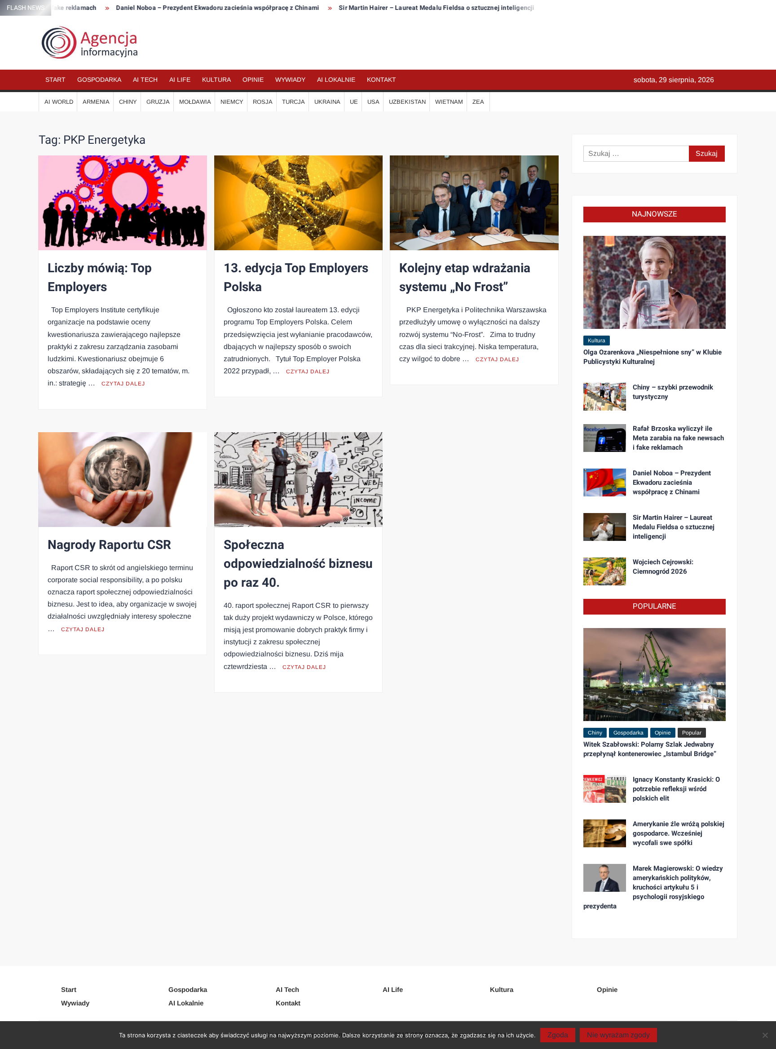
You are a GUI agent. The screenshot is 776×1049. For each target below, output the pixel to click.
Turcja (293, 101)
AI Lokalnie (336, 79)
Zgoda (557, 1035)
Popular (691, 733)
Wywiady (290, 79)
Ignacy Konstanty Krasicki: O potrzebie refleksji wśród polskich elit (676, 789)
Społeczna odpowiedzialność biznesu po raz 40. (298, 564)
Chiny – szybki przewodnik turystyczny (673, 392)
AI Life (179, 79)
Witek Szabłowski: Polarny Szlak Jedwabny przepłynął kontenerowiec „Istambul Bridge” (649, 749)
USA (373, 101)
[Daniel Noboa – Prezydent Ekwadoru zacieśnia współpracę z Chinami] (604, 482)
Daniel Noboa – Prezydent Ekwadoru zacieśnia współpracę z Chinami (181, 8)
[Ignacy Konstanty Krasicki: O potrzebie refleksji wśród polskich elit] (604, 788)
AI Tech (145, 79)
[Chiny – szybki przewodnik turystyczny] (604, 396)
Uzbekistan (407, 101)
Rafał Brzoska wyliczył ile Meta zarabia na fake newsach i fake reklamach (678, 438)
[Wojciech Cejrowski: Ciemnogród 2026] (604, 571)
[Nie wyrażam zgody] (764, 1035)
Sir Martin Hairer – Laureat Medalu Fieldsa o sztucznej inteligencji (400, 8)
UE (354, 101)
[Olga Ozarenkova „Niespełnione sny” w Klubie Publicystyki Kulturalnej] (654, 281)
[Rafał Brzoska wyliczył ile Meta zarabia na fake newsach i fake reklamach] (604, 437)
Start (55, 79)
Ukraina (327, 101)
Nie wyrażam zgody (618, 1035)
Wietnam (449, 101)
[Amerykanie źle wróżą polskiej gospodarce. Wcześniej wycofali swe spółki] (604, 833)
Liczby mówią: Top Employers (100, 278)
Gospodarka (99, 79)
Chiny (128, 101)
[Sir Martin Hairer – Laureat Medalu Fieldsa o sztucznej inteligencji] (604, 526)
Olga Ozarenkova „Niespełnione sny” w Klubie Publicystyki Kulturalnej (652, 357)
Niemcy (231, 101)
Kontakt (381, 79)
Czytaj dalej (123, 384)
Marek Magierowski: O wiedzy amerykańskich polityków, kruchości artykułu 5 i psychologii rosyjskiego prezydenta (653, 887)
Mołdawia (195, 101)
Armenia (96, 101)
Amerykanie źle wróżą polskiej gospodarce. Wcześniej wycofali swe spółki (678, 833)
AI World (58, 101)
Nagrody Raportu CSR (109, 545)
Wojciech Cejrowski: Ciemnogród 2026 (663, 566)
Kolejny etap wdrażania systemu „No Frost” (464, 278)
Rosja (263, 101)
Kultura (216, 79)
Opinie (253, 79)
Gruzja (158, 101)
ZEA (478, 101)
